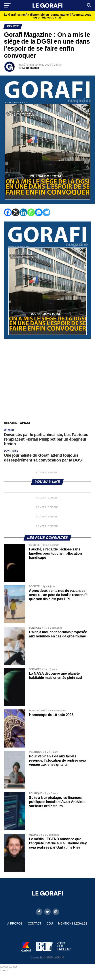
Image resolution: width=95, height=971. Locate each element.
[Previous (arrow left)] (2, 970)
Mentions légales (72, 923)
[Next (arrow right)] (6, 970)
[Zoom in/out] (15, 966)
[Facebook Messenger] (39, 212)
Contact (34, 923)
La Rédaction (30, 67)
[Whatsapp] (31, 212)
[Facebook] (8, 212)
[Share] (6, 966)
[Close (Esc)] (2, 966)
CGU (50, 923)
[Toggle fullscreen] (10, 966)
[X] (15, 212)
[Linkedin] (23, 212)
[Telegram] (46, 212)
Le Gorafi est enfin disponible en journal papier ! (47, 16)
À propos (15, 923)
